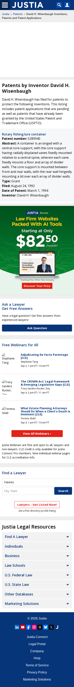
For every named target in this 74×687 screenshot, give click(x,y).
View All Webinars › (37, 433)
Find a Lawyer (14, 472)
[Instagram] (34, 627)
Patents (17, 14)
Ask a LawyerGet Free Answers (17, 306)
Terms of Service (37, 665)
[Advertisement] (37, 49)
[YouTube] (22, 627)
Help (37, 658)
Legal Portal (37, 644)
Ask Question (37, 328)
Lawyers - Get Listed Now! (37, 504)
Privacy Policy (37, 672)
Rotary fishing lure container (24, 134)
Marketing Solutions (22, 603)
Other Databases (19, 594)
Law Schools (15, 565)
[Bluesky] (45, 627)
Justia (5, 14)
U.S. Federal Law (18, 575)
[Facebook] (28, 627)
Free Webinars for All (20, 345)
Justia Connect (37, 637)
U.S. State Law (17, 584)
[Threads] (39, 627)
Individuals (14, 546)
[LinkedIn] (17, 627)
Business (12, 555)
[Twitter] (51, 627)
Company (37, 651)
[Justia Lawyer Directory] (57, 627)
